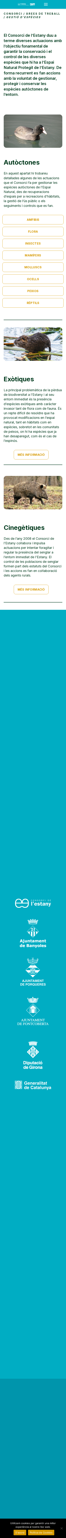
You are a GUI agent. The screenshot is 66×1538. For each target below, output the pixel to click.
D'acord (19, 1532)
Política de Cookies (41, 1532)
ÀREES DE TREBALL (43, 13)
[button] (33, 219)
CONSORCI (13, 13)
